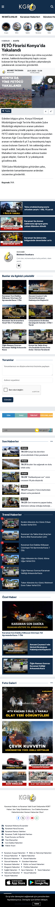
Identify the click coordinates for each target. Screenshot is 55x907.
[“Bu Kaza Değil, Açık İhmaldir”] (14, 779)
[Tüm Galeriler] (51, 683)
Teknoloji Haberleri (12, 873)
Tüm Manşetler (11, 840)
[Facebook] (18, 818)
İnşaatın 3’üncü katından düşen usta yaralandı (35, 491)
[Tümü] (51, 441)
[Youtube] (32, 818)
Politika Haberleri (31, 867)
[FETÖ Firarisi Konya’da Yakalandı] (27, 92)
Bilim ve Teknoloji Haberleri (40, 853)
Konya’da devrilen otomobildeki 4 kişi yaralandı (34, 453)
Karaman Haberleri (30, 17)
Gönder (8, 400)
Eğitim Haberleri (28, 856)
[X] (23, 818)
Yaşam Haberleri (11, 876)
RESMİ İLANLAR (9, 17)
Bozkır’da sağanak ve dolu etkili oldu (36, 466)
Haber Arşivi (10, 846)
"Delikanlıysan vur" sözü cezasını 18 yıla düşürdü (35, 479)
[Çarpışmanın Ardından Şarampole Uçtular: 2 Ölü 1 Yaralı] (41, 312)
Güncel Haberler (11, 861)
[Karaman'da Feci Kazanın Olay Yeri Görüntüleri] (41, 779)
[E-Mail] (19, 266)
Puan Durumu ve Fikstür (14, 837)
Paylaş (7, 111)
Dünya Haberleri (11, 856)
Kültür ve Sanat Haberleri (34, 864)
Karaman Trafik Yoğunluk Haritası (18, 834)
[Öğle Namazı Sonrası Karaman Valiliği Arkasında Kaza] (14, 337)
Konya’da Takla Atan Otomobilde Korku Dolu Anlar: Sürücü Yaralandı (39, 348)
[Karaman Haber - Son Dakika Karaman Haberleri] (27, 7)
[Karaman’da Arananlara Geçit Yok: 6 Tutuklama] (14, 312)
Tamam (36, 904)
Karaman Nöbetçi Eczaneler (16, 826)
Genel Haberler (29, 859)
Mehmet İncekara (25, 255)
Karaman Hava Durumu (14, 829)
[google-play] (39, 883)
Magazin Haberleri (12, 867)
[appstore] (16, 883)
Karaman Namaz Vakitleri (15, 831)
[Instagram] (27, 818)
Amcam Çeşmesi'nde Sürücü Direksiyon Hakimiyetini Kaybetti (38, 298)
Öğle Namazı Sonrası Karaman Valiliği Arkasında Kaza (14, 348)
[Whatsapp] (37, 818)
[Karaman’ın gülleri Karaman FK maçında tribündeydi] (41, 762)
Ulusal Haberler (30, 873)
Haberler (6, 41)
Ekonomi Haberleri (11, 859)
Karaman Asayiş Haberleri (14, 853)
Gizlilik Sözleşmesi (23, 904)
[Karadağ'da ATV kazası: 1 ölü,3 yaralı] (27, 703)
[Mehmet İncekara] (8, 257)
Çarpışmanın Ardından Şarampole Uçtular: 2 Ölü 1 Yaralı (40, 323)
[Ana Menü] (3, 7)
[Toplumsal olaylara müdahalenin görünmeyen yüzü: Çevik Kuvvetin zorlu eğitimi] (27, 737)
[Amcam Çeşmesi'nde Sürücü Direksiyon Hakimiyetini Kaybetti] (41, 287)
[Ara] (52, 7)
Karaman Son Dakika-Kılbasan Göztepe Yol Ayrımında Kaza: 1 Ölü (12, 298)
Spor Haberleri (27, 870)
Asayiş (16, 41)
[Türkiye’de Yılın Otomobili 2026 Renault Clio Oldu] (14, 762)
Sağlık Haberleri (10, 870)
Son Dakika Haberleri (14, 843)
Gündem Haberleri (29, 861)
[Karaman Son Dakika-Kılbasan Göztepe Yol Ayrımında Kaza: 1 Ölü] (14, 287)
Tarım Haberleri (43, 870)
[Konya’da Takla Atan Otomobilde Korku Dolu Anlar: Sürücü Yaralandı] (41, 337)
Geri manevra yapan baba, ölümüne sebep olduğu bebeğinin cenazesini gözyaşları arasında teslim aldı (37, 504)
